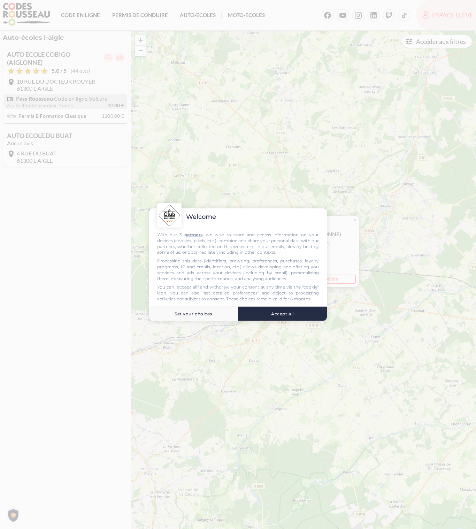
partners (193, 234)
